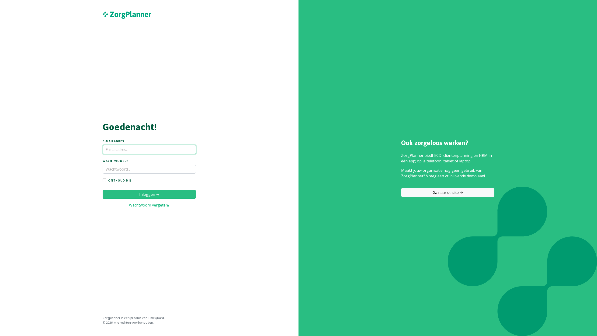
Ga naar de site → (448, 192)
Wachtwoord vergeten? (149, 205)
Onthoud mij (119, 180)
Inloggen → (149, 194)
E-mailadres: (114, 141)
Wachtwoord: (115, 161)
